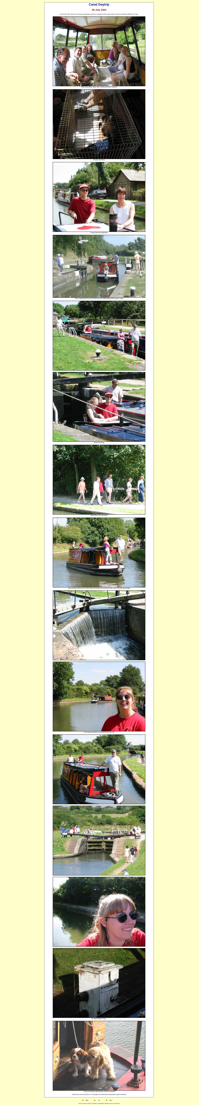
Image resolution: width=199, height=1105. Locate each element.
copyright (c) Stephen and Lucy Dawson (108, 1103)
